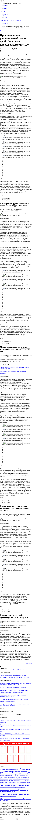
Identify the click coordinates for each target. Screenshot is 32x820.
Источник (29, 663)
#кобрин (17, 775)
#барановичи (15, 769)
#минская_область (22, 777)
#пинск (2, 780)
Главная (5, 14)
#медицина (10, 777)
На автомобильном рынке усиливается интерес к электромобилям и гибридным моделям (15, 786)
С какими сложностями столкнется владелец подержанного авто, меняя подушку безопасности (14, 676)
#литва (5, 777)
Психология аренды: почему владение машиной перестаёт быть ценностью (15, 795)
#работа (2, 782)
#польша (11, 780)
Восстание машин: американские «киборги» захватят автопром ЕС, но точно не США (15, 683)
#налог (10, 779)
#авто (10, 769)
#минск (15, 777)
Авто (1, 31)
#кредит (1, 777)
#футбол (24, 782)
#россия (7, 782)
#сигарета (12, 782)
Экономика (6, 16)
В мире (5, 17)
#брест (6, 771)
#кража (28, 775)
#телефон (20, 782)
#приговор (16, 780)
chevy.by (2, 11)
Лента (5, 7)
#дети (28, 774)
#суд (17, 782)
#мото (27, 777)
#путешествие (22, 780)
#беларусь (25, 769)
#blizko (1, 769)
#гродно (13, 773)
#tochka (5, 769)
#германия (2, 774)
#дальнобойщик (19, 774)
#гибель (8, 774)
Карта (5, 8)
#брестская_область (19, 772)
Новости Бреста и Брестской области (11, 20)
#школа (28, 782)
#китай (14, 775)
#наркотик (15, 778)
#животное (3, 775)
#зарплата (9, 775)
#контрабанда (23, 775)
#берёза (1, 772)
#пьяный (27, 780)
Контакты (6, 5)
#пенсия (27, 779)
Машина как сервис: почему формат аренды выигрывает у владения (14, 790)
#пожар (6, 780)
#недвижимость (21, 779)
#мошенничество (4, 779)
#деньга (25, 774)
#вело (29, 772)
